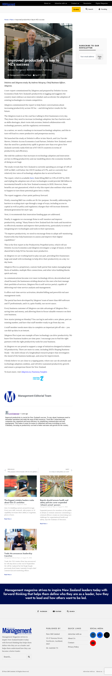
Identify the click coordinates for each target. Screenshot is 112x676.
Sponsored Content (34, 69)
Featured (11, 69)
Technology (47, 69)
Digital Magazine (102, 3)
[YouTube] (93, 643)
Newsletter (87, 3)
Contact (71, 643)
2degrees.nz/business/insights (34, 372)
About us (47, 3)
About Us (71, 638)
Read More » (8, 519)
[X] (107, 635)
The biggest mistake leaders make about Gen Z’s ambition (19, 501)
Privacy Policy (73, 647)
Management (21, 69)
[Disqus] (38, 437)
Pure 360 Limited (53, 634)
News (12, 19)
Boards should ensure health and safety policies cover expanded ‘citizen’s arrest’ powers (54, 502)
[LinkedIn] (93, 635)
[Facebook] (100, 635)
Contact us (75, 3)
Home (6, 19)
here (32, 178)
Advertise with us (61, 3)
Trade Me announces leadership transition (18, 554)
